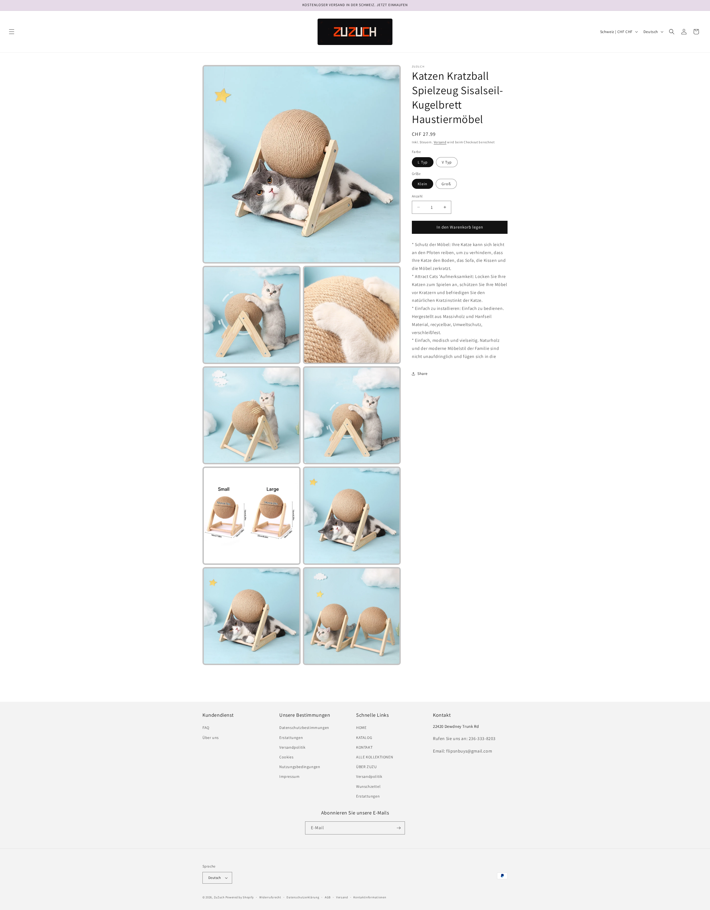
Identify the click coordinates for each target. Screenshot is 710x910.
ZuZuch (219, 897)
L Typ (423, 162)
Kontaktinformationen (369, 897)
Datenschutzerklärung (302, 897)
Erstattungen (291, 737)
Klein (422, 183)
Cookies (286, 756)
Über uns (210, 737)
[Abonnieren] (398, 827)
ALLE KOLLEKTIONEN (374, 756)
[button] (12, 32)
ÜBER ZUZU (366, 766)
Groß (446, 183)
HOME (361, 727)
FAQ (205, 727)
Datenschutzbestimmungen (304, 727)
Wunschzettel (368, 786)
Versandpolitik (292, 747)
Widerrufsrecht (270, 897)
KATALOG (364, 737)
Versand (440, 142)
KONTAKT (364, 747)
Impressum (289, 776)
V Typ (447, 162)
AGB (328, 897)
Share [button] (422, 373)
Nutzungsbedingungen (299, 766)
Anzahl (417, 196)
